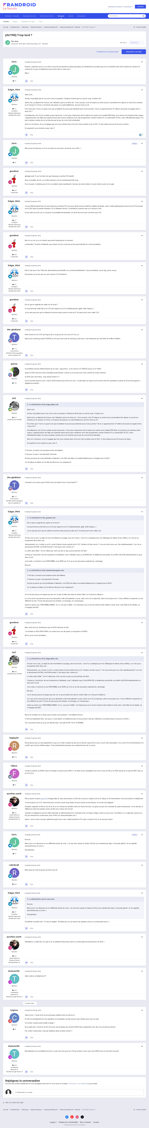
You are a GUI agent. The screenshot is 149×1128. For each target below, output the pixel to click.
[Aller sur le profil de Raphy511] (14, 746)
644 (15, 884)
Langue (53, 1122)
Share (124, 42)
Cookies (96, 1122)
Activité (70, 16)
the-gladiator (14, 329)
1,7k (15, 349)
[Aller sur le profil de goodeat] (14, 179)
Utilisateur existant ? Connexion (120, 7)
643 (15, 417)
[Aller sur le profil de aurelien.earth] (14, 801)
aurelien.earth (14, 793)
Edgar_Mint (14, 89)
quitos (14, 364)
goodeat (14, 171)
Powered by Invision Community (74, 1125)
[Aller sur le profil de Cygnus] (14, 1018)
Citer (31, 81)
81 (15, 1029)
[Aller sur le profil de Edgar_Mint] (14, 97)
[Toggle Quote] (28, 404)
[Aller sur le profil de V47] (14, 406)
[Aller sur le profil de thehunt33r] (14, 979)
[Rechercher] (143, 16)
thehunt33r (14, 971)
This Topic (134, 16)
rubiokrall (14, 865)
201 (15, 813)
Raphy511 (14, 738)
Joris (16, 41)
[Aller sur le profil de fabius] (14, 774)
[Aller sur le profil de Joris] (7, 42)
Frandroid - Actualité (12, 16)
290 (15, 190)
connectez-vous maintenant (78, 1083)
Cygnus (14, 1010)
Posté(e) (33, 62)
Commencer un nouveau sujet (107, 52)
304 (15, 990)
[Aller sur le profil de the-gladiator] (14, 337)
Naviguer (61, 16)
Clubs (41, 21)
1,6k (15, 383)
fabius (14, 766)
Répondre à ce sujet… (25, 1092)
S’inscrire (140, 6)
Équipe (15, 21)
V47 (14, 398)
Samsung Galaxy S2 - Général (37, 44)
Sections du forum (46, 16)
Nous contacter (85, 1122)
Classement (81, 16)
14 (15, 785)
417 (15, 109)
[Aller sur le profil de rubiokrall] (14, 873)
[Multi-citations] (26, 81)
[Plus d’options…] (142, 62)
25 (15, 81)
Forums (6, 21)
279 (15, 757)
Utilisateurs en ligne (28, 21)
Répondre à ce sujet (133, 52)
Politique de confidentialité (68, 1122)
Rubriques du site (29, 16)
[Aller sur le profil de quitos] (14, 372)
